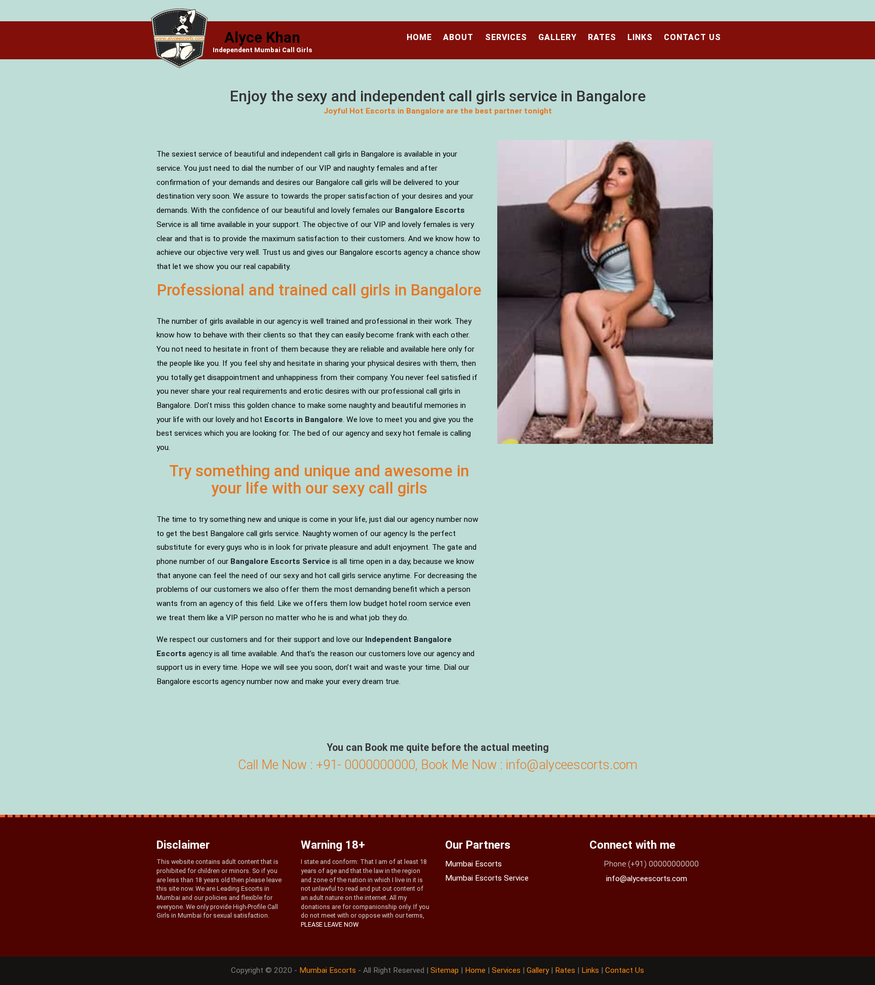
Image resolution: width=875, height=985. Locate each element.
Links (640, 37)
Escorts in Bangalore (303, 419)
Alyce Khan (262, 37)
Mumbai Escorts (473, 863)
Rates (602, 37)
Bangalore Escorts (430, 210)
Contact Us (692, 37)
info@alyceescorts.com (645, 878)
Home (419, 37)
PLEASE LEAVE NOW (330, 924)
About (458, 37)
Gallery (557, 37)
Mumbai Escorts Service (487, 878)
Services (506, 37)
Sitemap (445, 970)
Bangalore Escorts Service (280, 561)
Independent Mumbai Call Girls (262, 50)
